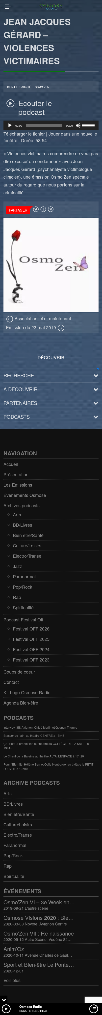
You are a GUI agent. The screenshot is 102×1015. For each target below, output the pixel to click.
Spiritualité (23, 607)
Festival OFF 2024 (31, 649)
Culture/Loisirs (27, 545)
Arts (17, 514)
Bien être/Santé (19, 87)
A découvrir (20, 389)
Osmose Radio (30, 1006)
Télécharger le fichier (24, 133)
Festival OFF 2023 (31, 659)
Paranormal (24, 576)
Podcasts (16, 416)
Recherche (18, 375)
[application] (51, 125)
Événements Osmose (24, 495)
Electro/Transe (27, 556)
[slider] (89, 125)
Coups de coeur (19, 671)
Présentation (15, 474)
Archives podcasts (21, 505)
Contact (11, 682)
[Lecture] (9, 125)
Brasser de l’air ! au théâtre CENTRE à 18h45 (34, 735)
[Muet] (78, 125)
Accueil (10, 464)
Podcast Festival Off (23, 619)
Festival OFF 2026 (31, 628)
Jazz (17, 566)
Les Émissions (17, 484)
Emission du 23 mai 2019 (31, 327)
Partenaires (20, 402)
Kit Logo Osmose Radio (27, 692)
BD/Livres (22, 525)
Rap (17, 597)
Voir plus (12, 980)
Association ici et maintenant (42, 318)
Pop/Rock (22, 587)
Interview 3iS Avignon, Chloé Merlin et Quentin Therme (40, 727)
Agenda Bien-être (20, 702)
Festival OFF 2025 (31, 639)
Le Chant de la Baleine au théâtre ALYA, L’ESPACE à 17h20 (43, 756)
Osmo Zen (42, 87)
